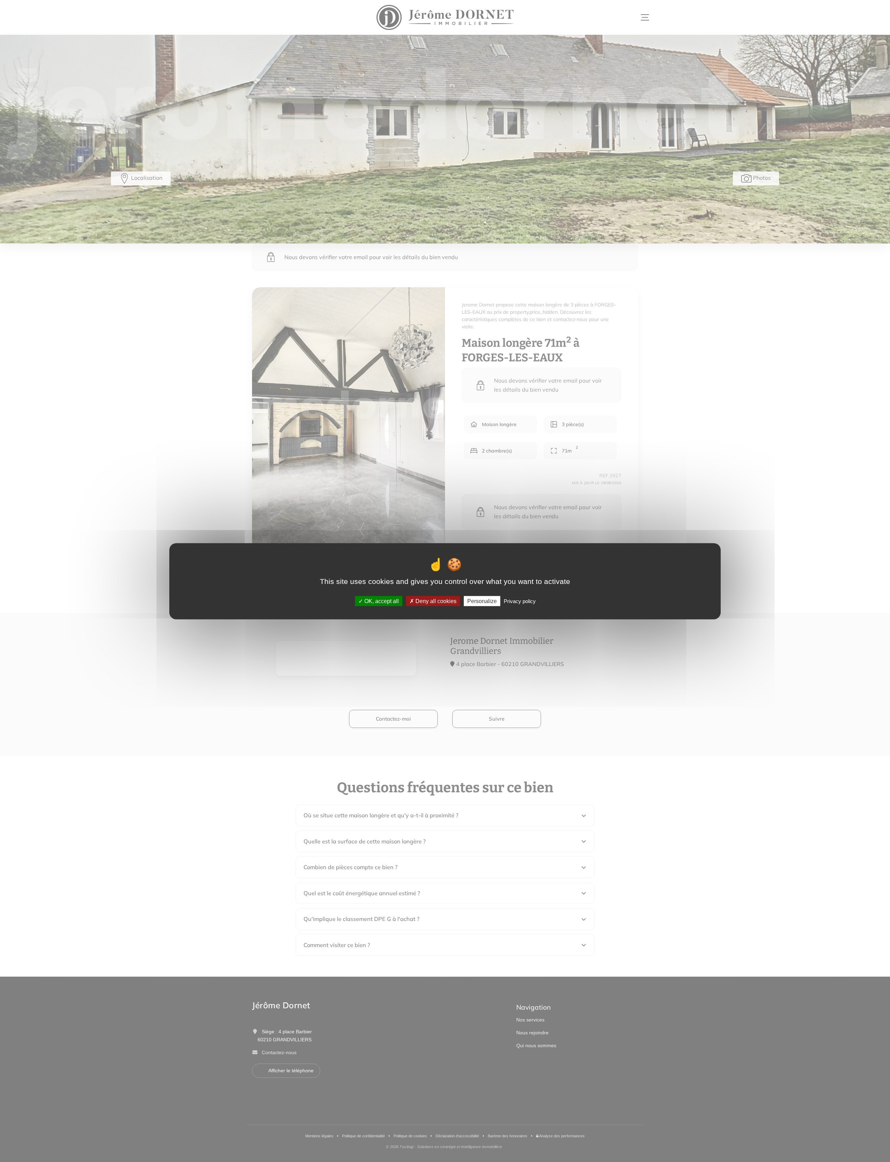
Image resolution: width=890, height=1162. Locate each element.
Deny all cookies (435, 601)
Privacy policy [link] (520, 601)
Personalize (482, 601)
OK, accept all (381, 601)
